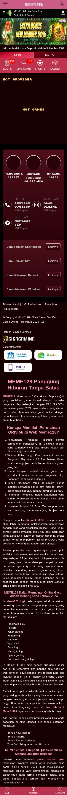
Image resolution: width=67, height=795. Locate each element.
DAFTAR (50, 54)
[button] (60, 791)
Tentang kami (11, 304)
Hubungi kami (11, 308)
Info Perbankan (32, 304)
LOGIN (17, 54)
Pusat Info (51, 304)
